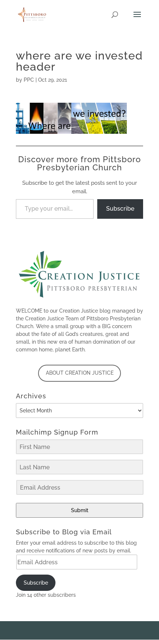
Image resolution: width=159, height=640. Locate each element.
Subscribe (120, 208)
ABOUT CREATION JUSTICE (80, 373)
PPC (29, 80)
